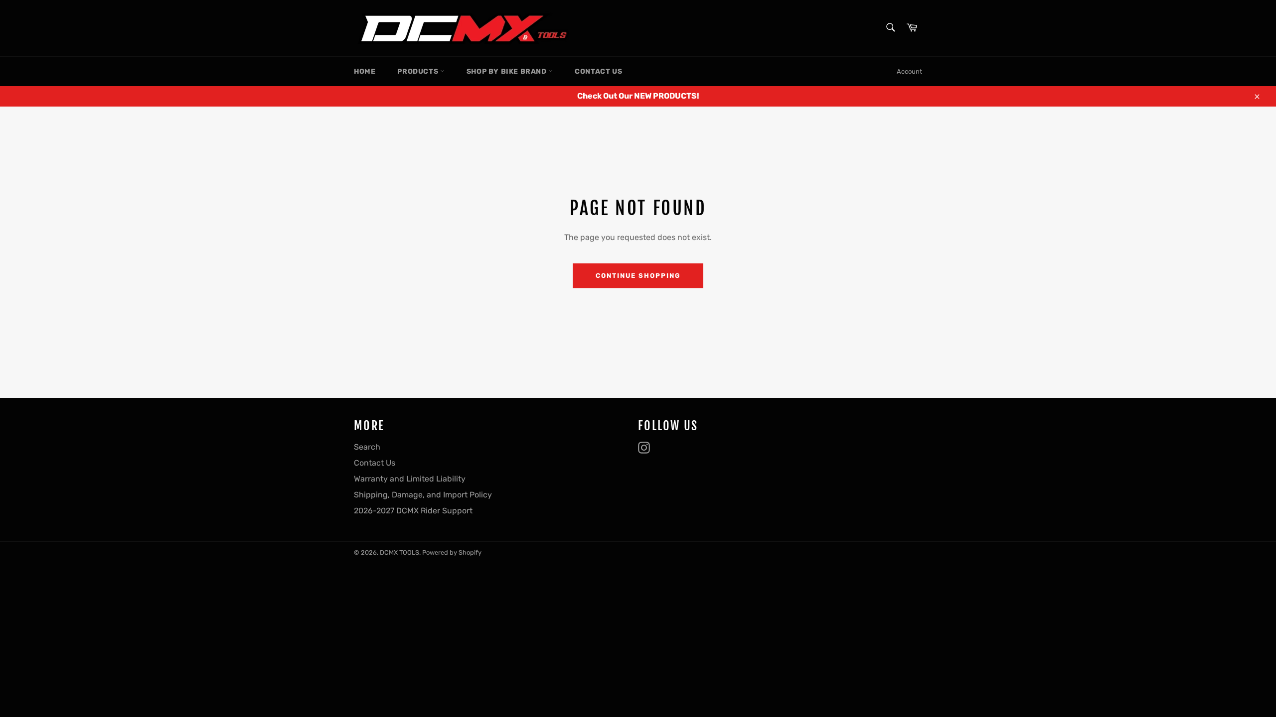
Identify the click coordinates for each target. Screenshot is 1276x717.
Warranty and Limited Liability (410, 478)
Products (418, 71)
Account (909, 71)
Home (364, 71)
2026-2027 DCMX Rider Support (413, 510)
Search (367, 447)
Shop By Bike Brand (507, 71)
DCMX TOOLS (399, 552)
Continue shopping (638, 275)
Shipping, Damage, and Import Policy (423, 494)
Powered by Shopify (451, 552)
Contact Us (598, 71)
